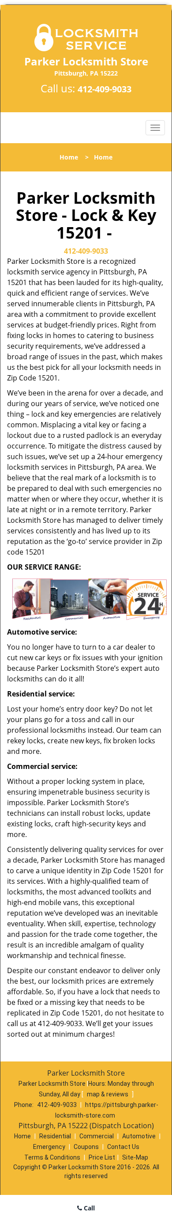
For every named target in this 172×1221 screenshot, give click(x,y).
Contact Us (123, 1146)
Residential (55, 1136)
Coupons (86, 1146)
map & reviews (108, 1094)
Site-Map (135, 1157)
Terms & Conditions (52, 1157)
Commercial (96, 1136)
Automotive (139, 1136)
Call (88, 1208)
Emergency (49, 1146)
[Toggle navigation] (155, 127)
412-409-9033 (104, 89)
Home (69, 157)
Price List (102, 1157)
